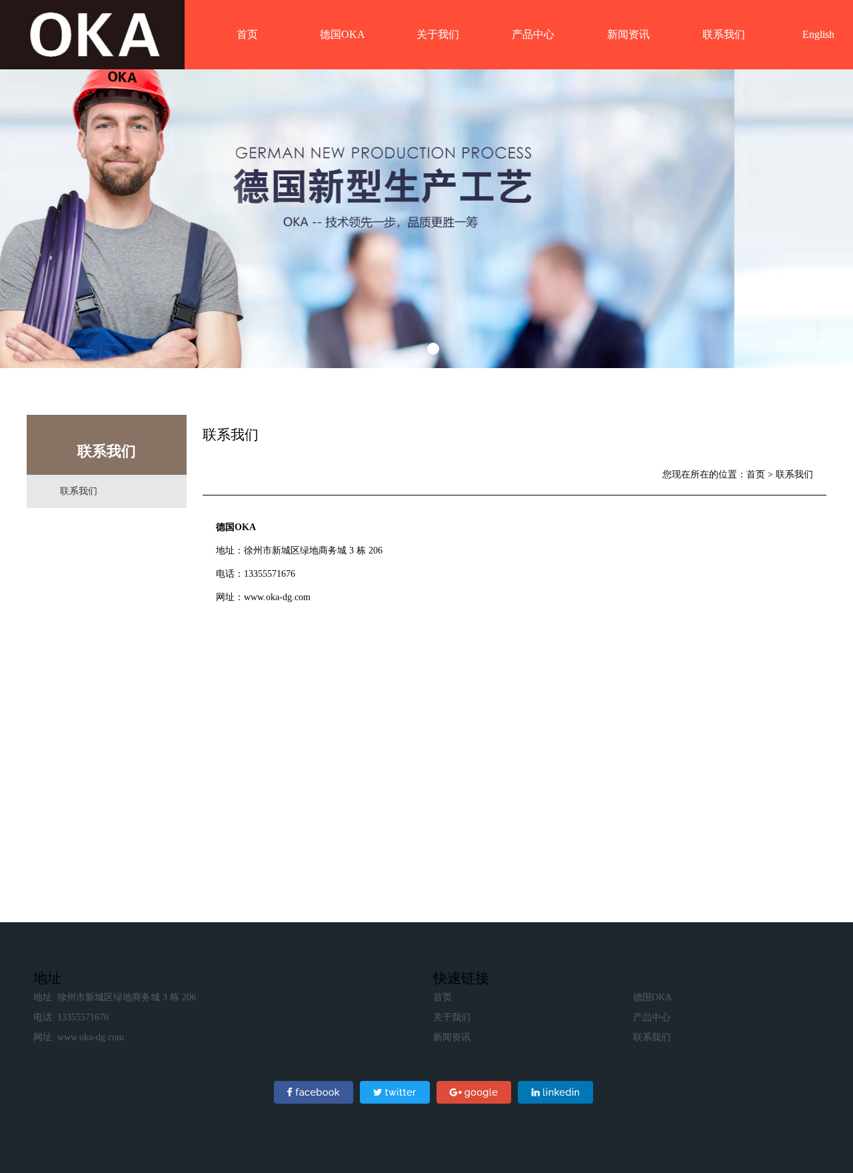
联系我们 (723, 34)
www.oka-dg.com (277, 597)
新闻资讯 (628, 34)
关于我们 (438, 34)
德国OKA (342, 34)
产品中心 (533, 34)
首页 (247, 34)
